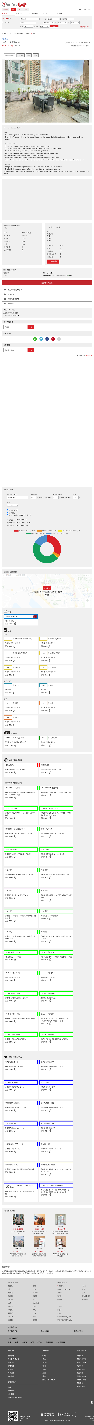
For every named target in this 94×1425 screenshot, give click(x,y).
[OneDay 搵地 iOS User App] (47, 1414)
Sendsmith (88, 355)
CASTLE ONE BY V (64, 1289)
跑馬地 (10, 1293)
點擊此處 (47, 588)
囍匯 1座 (60, 1249)
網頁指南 (11, 1376)
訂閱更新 (53, 261)
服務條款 (61, 1420)
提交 (30, 327)
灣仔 (9, 1289)
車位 (47, 13)
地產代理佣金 (57, 494)
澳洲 (44, 1369)
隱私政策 (67, 1420)
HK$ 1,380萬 (60, 1229)
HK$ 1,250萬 (18, 1251)
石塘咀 (35, 1306)
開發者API (11, 1391)
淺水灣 (35, 1293)
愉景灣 (10, 1306)
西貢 (9, 1303)
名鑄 (59, 1313)
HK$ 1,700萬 (39, 1229)
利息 (74, 494)
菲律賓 (24, 1342)
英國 (44, 1373)
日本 (44, 1359)
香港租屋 (80, 1356)
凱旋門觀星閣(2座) (64, 1317)
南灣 (59, 1296)
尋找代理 (11, 1373)
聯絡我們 (11, 1366)
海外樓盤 (5, 9)
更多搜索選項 (84, 27)
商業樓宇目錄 (45, 1331)
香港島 (60, 1286)
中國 (44, 1356)
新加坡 (39, 1342)
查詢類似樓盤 (47, 283)
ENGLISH (87, 10)
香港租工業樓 (81, 1362)
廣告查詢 (11, 1362)
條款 (8, 502)
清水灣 (10, 1296)
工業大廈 (35, 13)
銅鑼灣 (35, 1296)
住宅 (5, 13)
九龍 (59, 1306)
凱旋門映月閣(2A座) (64, 1320)
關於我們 (11, 1356)
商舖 (60, 13)
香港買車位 (81, 1386)
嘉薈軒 (59, 1293)
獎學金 (10, 1369)
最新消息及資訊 (13, 1359)
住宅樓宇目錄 (13, 1331)
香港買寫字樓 (81, 1376)
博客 (9, 1387)
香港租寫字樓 (81, 1359)
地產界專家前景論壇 (15, 1397)
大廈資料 (20, 55)
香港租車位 (81, 1369)
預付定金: (34, 494)
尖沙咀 (35, 1299)
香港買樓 (80, 1373)
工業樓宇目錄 (78, 1331)
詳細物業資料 (9, 55)
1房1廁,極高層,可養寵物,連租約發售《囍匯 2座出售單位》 (60, 1233)
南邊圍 (35, 1320)
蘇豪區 (10, 1320)
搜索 (54, 26)
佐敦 (34, 1289)
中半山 (10, 1310)
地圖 (29, 55)
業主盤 (7, 22)
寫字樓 (20, 13)
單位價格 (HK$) (12, 494)
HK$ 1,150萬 (18, 1229)
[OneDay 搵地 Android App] (67, 1414)
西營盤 (10, 1313)
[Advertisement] (47, 198)
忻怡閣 (18, 1226)
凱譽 (59, 1310)
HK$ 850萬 (39, 1251)
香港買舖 (80, 1383)
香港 (9, 1342)
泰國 (32, 1342)
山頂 (34, 1317)
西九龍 (10, 1299)
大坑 (34, 1310)
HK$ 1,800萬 (60, 1251)
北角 (34, 1313)
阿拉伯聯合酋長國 (48, 1380)
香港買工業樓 (81, 1380)
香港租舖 (80, 1366)
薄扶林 (10, 1317)
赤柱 (34, 1286)
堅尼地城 (36, 1303)
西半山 (10, 1286)
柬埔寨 (44, 1362)
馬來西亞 (49, 1342)
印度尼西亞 (60, 1342)
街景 (36, 55)
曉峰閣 (59, 1299)
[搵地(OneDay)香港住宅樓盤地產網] (14, 4)
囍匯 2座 (39, 1226)
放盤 (13, 9)
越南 (16, 1342)
